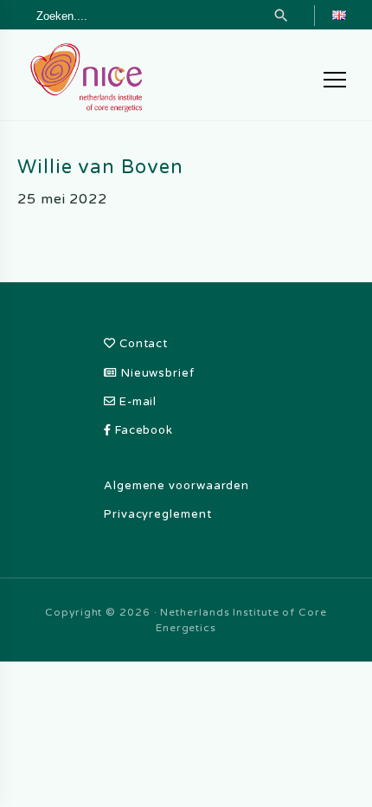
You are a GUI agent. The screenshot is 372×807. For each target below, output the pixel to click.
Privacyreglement (158, 514)
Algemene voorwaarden (176, 486)
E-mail (136, 402)
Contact (142, 344)
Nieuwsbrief (156, 373)
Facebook (142, 430)
